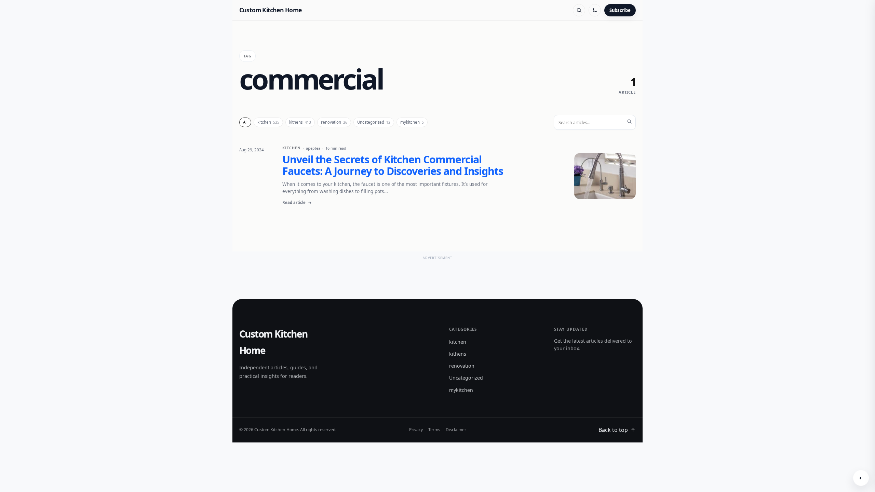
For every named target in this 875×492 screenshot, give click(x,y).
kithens (300, 122)
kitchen (268, 122)
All (245, 122)
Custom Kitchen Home (270, 10)
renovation (334, 122)
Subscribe (620, 10)
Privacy (416, 430)
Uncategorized (373, 122)
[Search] (579, 10)
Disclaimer (456, 430)
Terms (434, 430)
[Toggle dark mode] (595, 10)
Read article (297, 202)
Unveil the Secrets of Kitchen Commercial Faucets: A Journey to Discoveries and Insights (392, 165)
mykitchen (412, 122)
